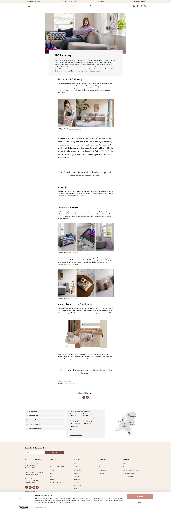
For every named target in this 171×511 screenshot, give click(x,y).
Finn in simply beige (75, 129)
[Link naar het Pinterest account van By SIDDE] (30, 487)
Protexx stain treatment (80, 486)
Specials (76, 482)
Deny (139, 502)
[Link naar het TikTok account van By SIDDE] (26, 487)
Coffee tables (78, 470)
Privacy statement (128, 476)
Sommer (72, 145)
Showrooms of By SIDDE (57, 467)
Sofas (62, 6)
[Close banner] (156, 494)
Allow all (140, 496)
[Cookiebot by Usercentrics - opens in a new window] (23, 507)
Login (100, 464)
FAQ (124, 464)
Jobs (51, 476)
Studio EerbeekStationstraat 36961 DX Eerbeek (74, 428)
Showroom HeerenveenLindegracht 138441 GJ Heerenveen (76, 422)
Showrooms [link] (137, 1)
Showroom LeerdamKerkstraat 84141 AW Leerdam (88, 415)
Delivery (125, 467)
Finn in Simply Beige (71, 298)
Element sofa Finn (63, 258)
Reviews (52, 479)
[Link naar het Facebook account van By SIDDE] (37, 487)
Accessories (71, 6)
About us (52, 464)
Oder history (102, 473)
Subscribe (54, 452)
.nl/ (74, 383)
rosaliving (70, 383)
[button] (62, 6)
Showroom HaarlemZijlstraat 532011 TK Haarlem (75, 415)
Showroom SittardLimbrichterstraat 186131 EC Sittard (88, 422)
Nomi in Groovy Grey (71, 252)
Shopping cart (102, 470)
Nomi (69, 214)
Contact (52, 470)
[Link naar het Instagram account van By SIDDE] (33, 487)
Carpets (76, 473)
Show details (39, 507)
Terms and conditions (129, 473)
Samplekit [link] (143, 1)
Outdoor (103, 6)
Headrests (77, 479)
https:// (65, 383)
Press (51, 473)
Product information (80, 489)
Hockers (76, 467)
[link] (30, 6)
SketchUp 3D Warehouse (57, 482)
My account (101, 467)
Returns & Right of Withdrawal (131, 470)
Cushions (76, 476)
